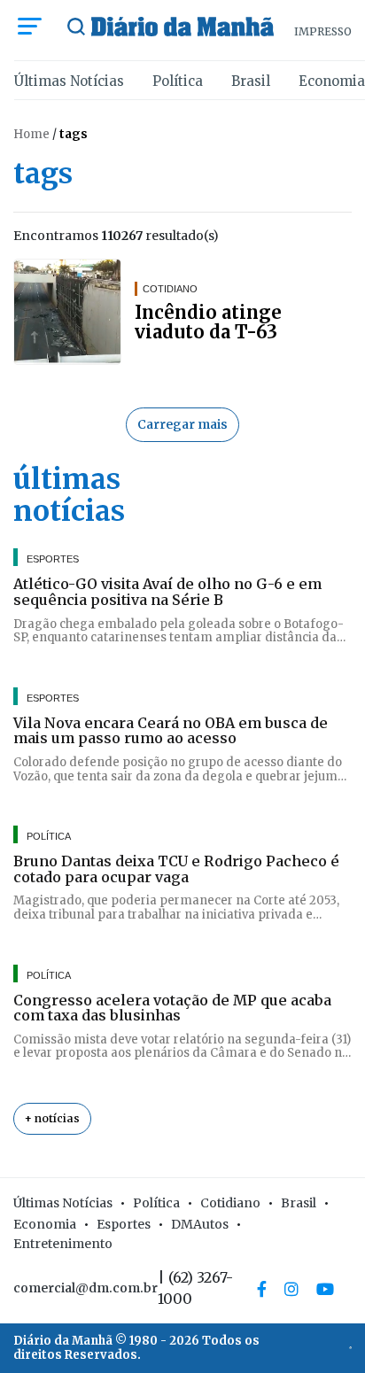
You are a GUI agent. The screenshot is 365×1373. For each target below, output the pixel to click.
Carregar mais (182, 424)
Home (31, 134)
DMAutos (200, 1224)
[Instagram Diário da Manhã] (291, 1289)
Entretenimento (63, 1244)
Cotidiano (230, 1203)
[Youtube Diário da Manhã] (325, 1289)
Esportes (124, 1224)
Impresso (323, 31)
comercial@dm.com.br (85, 1288)
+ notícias (52, 1118)
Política (177, 81)
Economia (332, 81)
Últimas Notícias (69, 81)
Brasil (250, 81)
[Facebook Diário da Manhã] (262, 1289)
